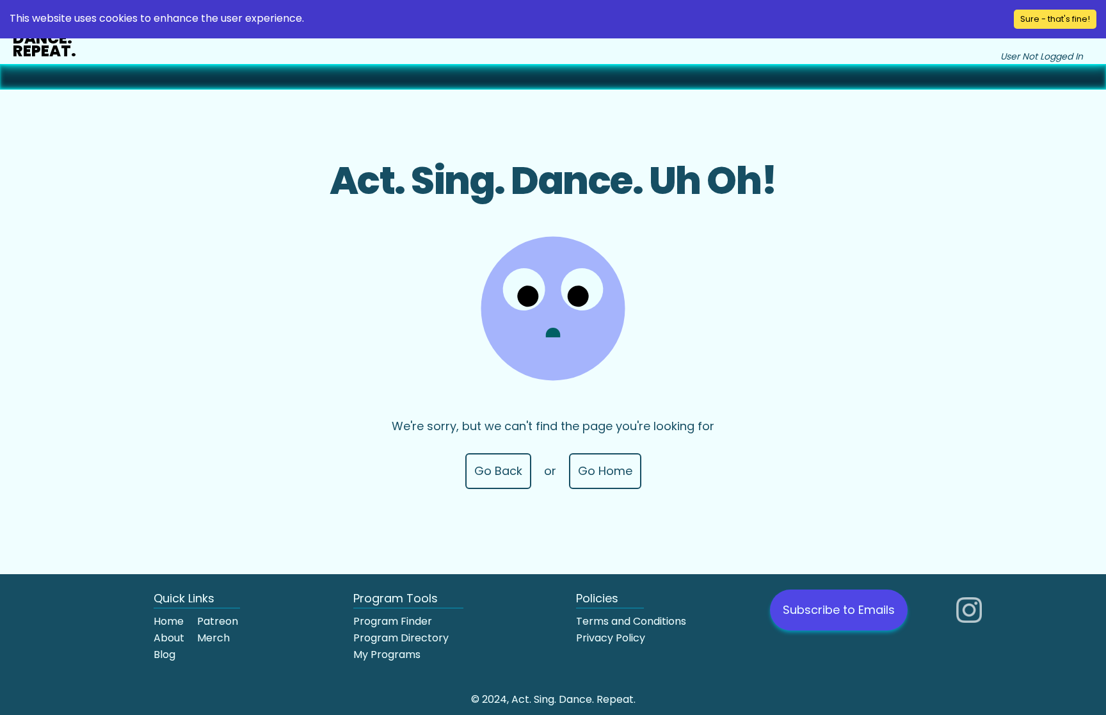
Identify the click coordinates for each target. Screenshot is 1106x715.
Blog (164, 654)
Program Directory (401, 638)
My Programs (387, 654)
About (169, 638)
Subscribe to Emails (839, 610)
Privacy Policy (610, 638)
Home (169, 621)
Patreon (217, 621)
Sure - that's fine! (1055, 19)
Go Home (605, 471)
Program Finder (392, 621)
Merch (213, 638)
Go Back (498, 471)
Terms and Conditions (631, 621)
